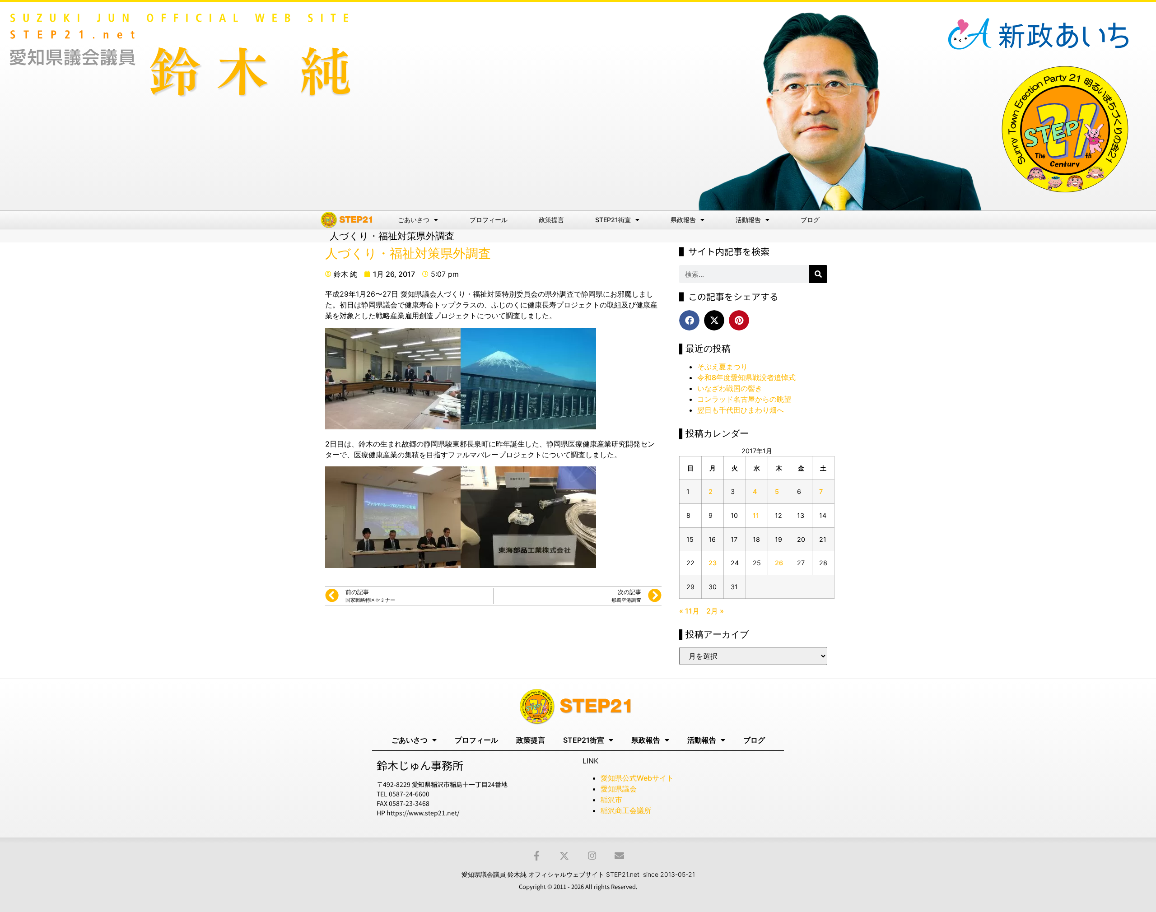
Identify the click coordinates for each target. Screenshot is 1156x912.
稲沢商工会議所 (626, 810)
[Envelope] (619, 856)
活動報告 (748, 219)
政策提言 (551, 219)
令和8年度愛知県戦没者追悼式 (746, 377)
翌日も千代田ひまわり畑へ (740, 409)
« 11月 (689, 610)
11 (756, 515)
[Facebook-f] (536, 856)
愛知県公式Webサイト (637, 777)
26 (779, 563)
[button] (689, 320)
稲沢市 (611, 799)
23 (713, 563)
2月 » (715, 610)
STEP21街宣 (613, 219)
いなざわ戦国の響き (729, 388)
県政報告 (683, 219)
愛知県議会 (619, 788)
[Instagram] (592, 856)
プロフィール (489, 219)
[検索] (818, 274)
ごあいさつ (413, 219)
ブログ (810, 219)
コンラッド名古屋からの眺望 (744, 399)
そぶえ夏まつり (722, 366)
